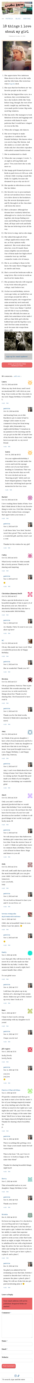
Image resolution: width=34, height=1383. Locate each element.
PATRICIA (9, 19)
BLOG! (18, 19)
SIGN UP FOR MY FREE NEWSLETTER (17, 365)
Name (5, 1341)
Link (7, 403)
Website (5, 1357)
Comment (6, 1313)
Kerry (4, 1179)
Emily (4, 952)
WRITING (26, 19)
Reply (3, 403)
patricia (6, 408)
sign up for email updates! (17, 356)
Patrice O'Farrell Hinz (11, 1090)
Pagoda (12, 84)
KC (3, 640)
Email (5, 1349)
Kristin (5, 1214)
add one (17, 376)
